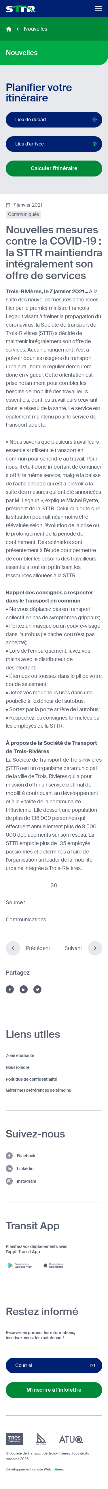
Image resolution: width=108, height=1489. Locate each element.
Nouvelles (35, 29)
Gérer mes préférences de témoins (38, 1090)
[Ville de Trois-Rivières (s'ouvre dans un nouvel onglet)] (41, 1439)
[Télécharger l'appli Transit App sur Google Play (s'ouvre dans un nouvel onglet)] (20, 1265)
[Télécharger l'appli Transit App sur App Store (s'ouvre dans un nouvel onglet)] (54, 1265)
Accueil (9, 29)
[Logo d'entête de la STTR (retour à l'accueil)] (21, 9)
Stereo (59, 1469)
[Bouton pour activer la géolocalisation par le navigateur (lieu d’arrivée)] (94, 143)
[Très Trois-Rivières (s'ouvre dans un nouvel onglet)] (14, 1439)
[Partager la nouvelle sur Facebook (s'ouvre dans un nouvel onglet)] (10, 989)
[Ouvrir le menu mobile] (99, 8)
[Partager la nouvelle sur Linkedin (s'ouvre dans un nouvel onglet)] (24, 989)
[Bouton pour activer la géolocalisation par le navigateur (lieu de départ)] (94, 119)
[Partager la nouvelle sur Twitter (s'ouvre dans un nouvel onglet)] (37, 989)
